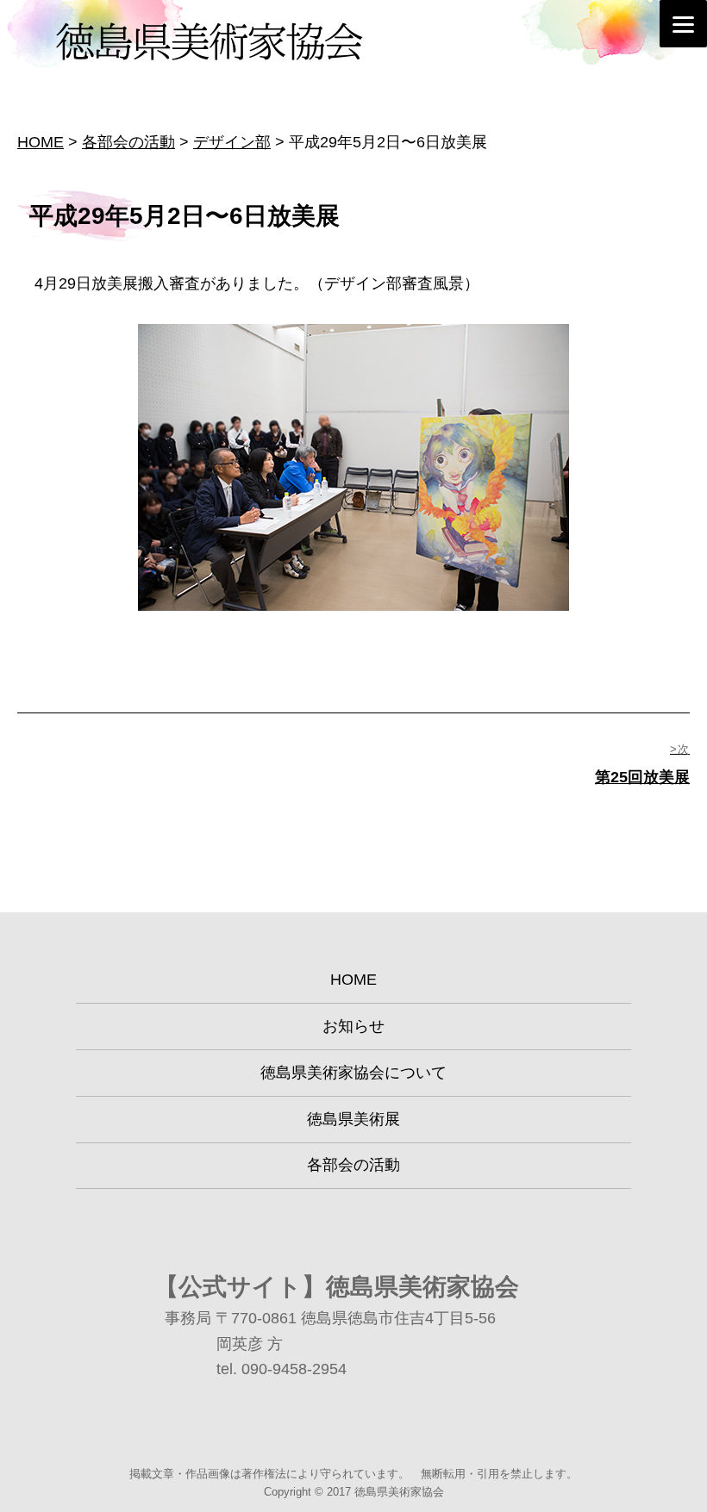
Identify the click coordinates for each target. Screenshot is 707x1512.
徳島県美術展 (353, 1119)
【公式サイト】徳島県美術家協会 (336, 1286)
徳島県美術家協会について (353, 1072)
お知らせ (353, 1026)
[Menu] (683, 23)
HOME (353, 979)
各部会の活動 (353, 1164)
